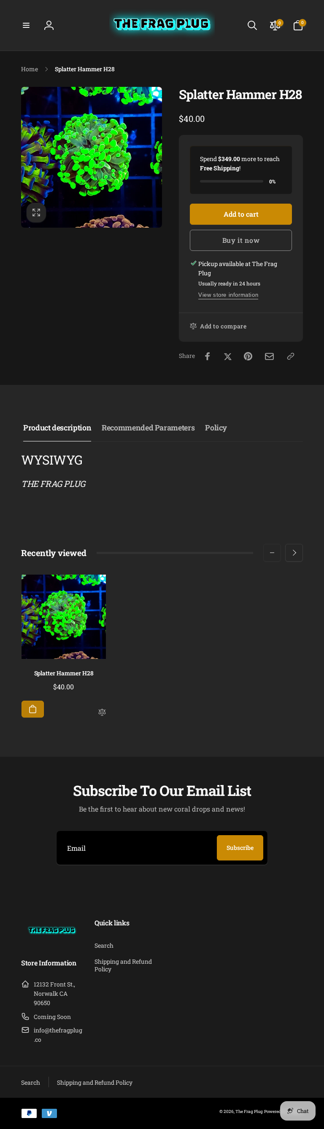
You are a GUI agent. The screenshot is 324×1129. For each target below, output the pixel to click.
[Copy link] (290, 356)
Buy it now (241, 240)
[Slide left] (272, 553)
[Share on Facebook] (207, 356)
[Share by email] (269, 356)
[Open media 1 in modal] (91, 157)
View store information (228, 295)
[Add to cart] (33, 709)
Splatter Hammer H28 (64, 673)
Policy (216, 427)
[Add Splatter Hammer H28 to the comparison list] (102, 713)
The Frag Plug (249, 1111)
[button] (26, 25)
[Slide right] (294, 553)
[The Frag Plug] (52, 940)
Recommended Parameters (148, 427)
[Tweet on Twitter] (228, 356)
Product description (57, 427)
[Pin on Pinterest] (248, 356)
